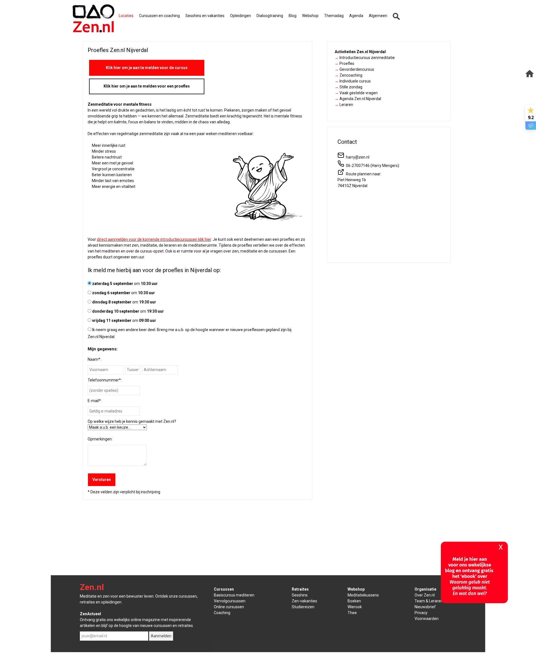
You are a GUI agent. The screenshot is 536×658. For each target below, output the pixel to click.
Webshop (310, 15)
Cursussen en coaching (159, 15)
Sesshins (300, 595)
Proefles (344, 63)
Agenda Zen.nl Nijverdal (358, 98)
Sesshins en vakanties (204, 15)
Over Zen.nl (425, 595)
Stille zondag (348, 87)
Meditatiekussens (363, 595)
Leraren (344, 104)
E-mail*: (95, 400)
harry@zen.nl (356, 157)
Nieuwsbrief (425, 607)
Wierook (355, 607)
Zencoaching (348, 75)
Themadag (334, 15)
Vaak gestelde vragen (356, 93)
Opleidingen (240, 15)
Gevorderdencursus (354, 69)
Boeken (354, 601)
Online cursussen (229, 607)
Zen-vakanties (304, 601)
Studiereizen (303, 607)
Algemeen (378, 15)
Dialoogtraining (270, 15)
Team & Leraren (429, 601)
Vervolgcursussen (229, 601)
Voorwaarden (427, 618)
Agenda (356, 15)
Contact (347, 141)
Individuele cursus (353, 81)
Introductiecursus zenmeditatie (365, 57)
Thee (352, 612)
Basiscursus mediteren (234, 595)
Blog (292, 15)
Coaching (222, 612)
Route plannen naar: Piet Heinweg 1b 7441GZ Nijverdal (359, 180)
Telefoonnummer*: (105, 380)
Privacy (421, 612)
